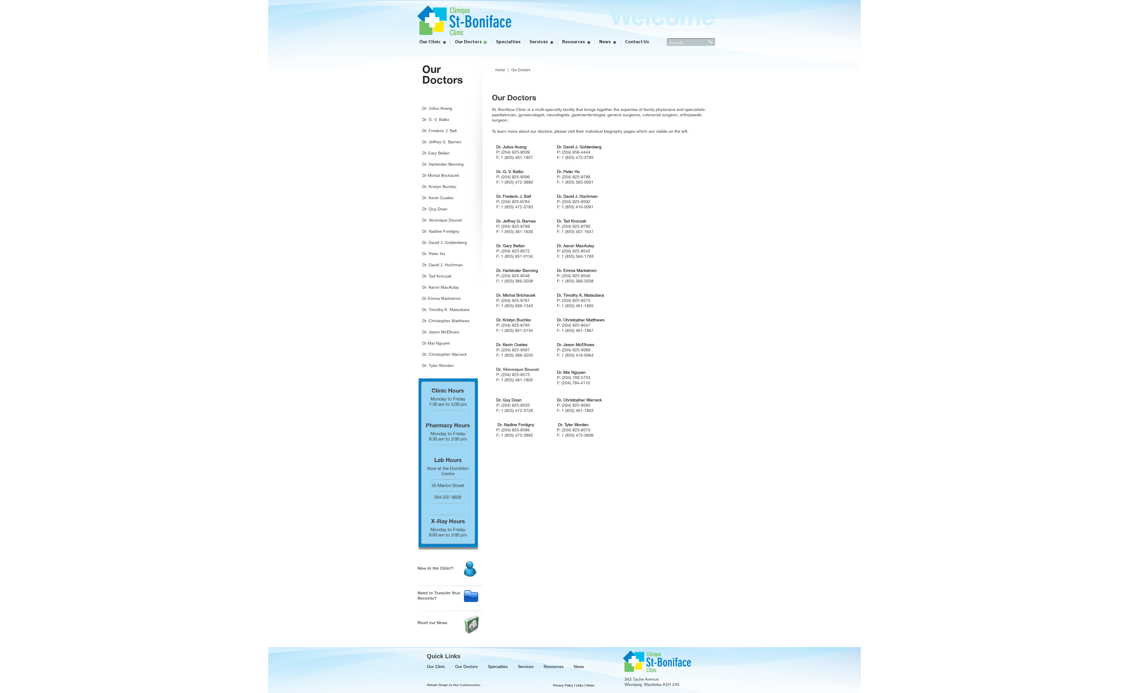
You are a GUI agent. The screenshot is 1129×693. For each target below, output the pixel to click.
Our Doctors (466, 666)
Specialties (498, 666)
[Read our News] (471, 632)
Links (580, 685)
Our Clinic (436, 666)
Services (526, 666)
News (579, 666)
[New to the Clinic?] (470, 575)
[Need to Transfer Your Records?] (471, 600)
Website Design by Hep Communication (453, 685)
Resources (554, 666)
